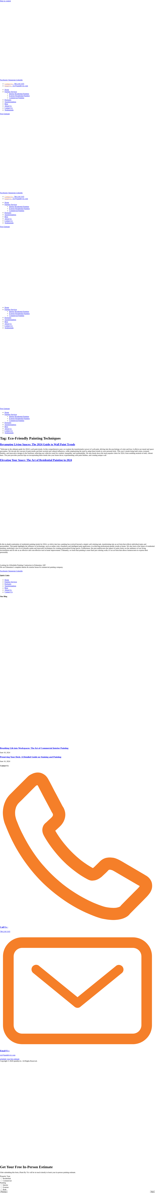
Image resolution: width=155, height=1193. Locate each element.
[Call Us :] (77, 923)
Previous (4, 1192)
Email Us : (5, 1051)
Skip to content (5, 1)
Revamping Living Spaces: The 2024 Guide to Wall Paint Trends (37, 444)
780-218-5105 (5, 932)
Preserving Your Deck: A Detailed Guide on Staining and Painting (30, 757)
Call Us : (4, 927)
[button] (80, 92)
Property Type (5, 1176)
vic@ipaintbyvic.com (7, 1055)
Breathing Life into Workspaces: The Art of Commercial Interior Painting (34, 748)
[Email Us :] (77, 1046)
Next (152, 1192)
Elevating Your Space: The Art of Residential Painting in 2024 (36, 460)
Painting (3, 1183)
